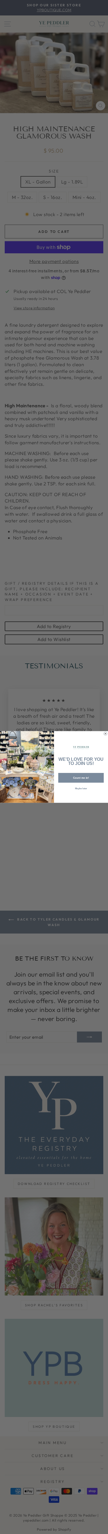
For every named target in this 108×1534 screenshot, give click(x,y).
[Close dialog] (105, 733)
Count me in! (81, 777)
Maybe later (81, 789)
